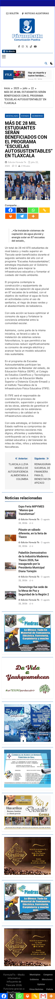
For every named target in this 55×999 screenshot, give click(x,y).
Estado (25, 115)
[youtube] (35, 47)
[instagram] (23, 47)
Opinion (41, 984)
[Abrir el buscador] (46, 63)
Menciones (47, 979)
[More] (33, 216)
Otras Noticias (36, 989)
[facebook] (19, 47)
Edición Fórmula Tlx (17, 162)
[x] (27, 47)
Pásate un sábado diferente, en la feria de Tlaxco (32, 533)
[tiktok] (31, 47)
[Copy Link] (44, 210)
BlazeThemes (13, 992)
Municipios (35, 974)
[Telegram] (21, 216)
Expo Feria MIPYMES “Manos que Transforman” (31, 510)
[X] (21, 210)
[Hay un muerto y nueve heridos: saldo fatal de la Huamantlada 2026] (19, 74)
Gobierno (37, 115)
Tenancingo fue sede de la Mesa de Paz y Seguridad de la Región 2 (33, 590)
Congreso (48, 974)
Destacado (12, 115)
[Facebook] (10, 210)
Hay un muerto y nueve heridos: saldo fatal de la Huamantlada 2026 (37, 74)
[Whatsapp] (33, 210)
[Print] (10, 216)
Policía (49, 989)
